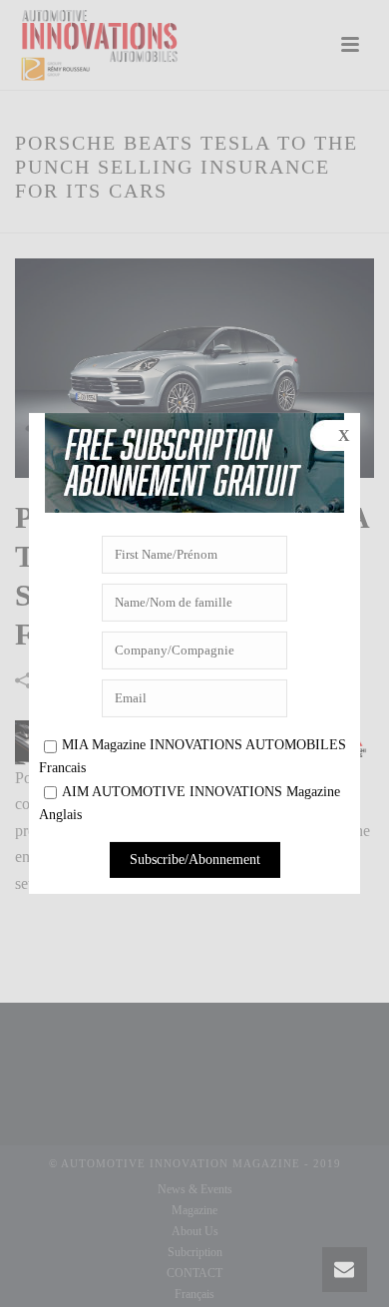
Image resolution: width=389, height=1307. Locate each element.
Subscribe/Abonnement (195, 859)
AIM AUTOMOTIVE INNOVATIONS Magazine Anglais (189, 803)
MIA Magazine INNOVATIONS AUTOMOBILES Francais (192, 756)
